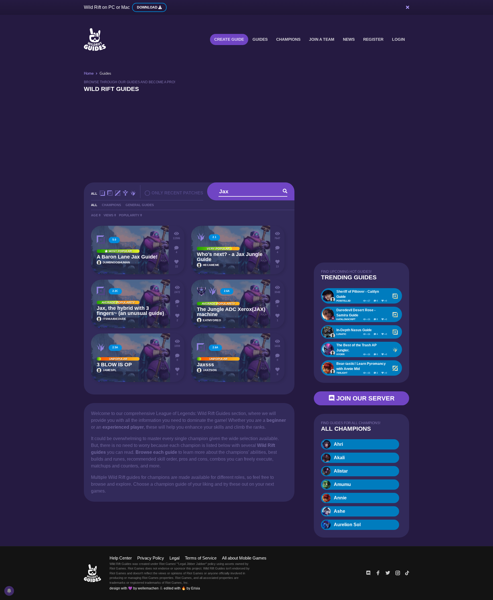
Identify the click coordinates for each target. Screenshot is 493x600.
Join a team (321, 39)
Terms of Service (201, 558)
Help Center (121, 558)
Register (373, 39)
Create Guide (229, 39)
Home (89, 73)
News (349, 39)
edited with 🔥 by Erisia (182, 588)
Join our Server (365, 398)
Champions (288, 39)
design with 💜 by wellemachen (134, 588)
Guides (260, 39)
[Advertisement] (246, 137)
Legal (174, 558)
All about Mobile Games (244, 558)
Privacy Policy (150, 558)
